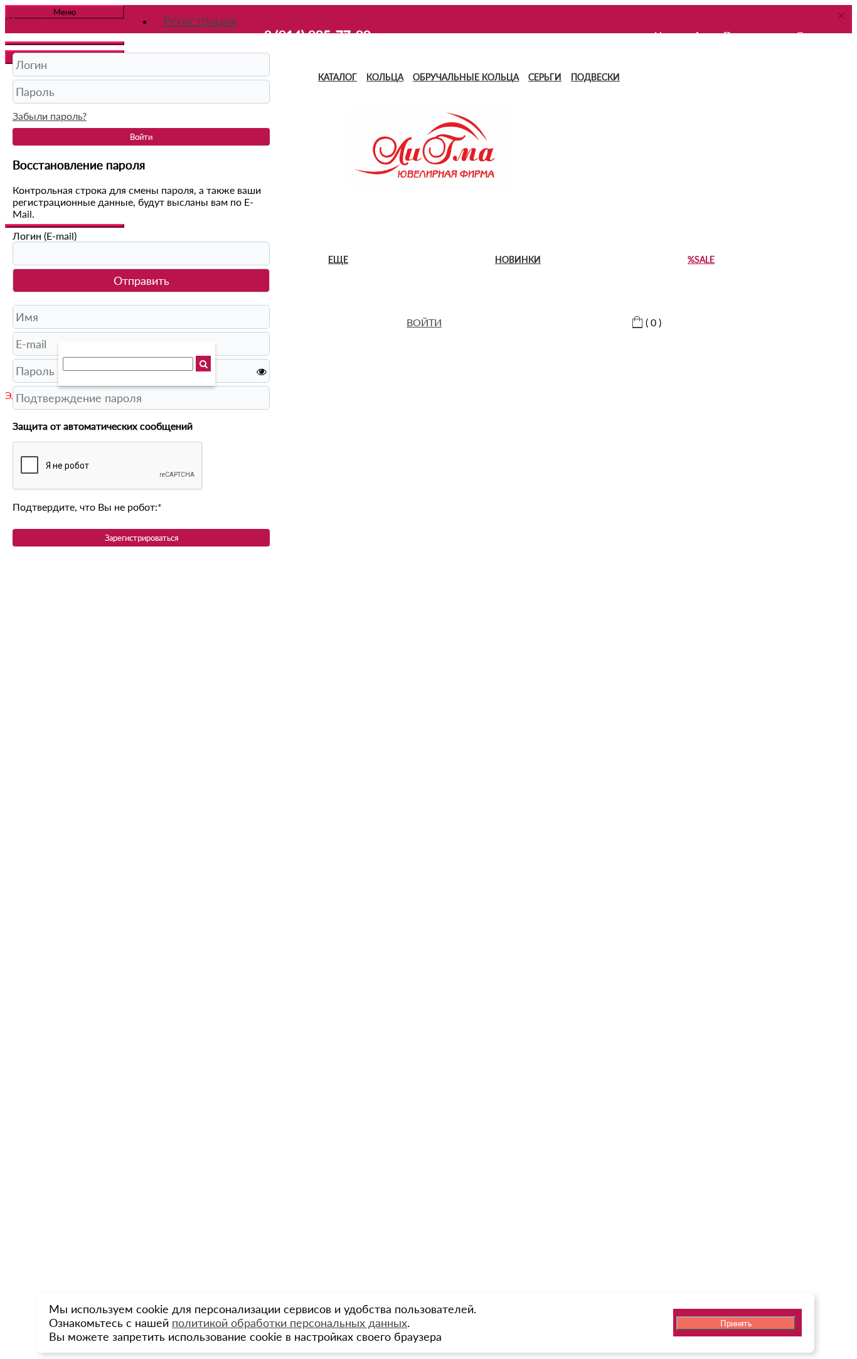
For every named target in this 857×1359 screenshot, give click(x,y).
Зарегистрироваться (141, 538)
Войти (141, 137)
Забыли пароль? (50, 116)
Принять (736, 1323)
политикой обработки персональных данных (289, 1323)
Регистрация (200, 20)
